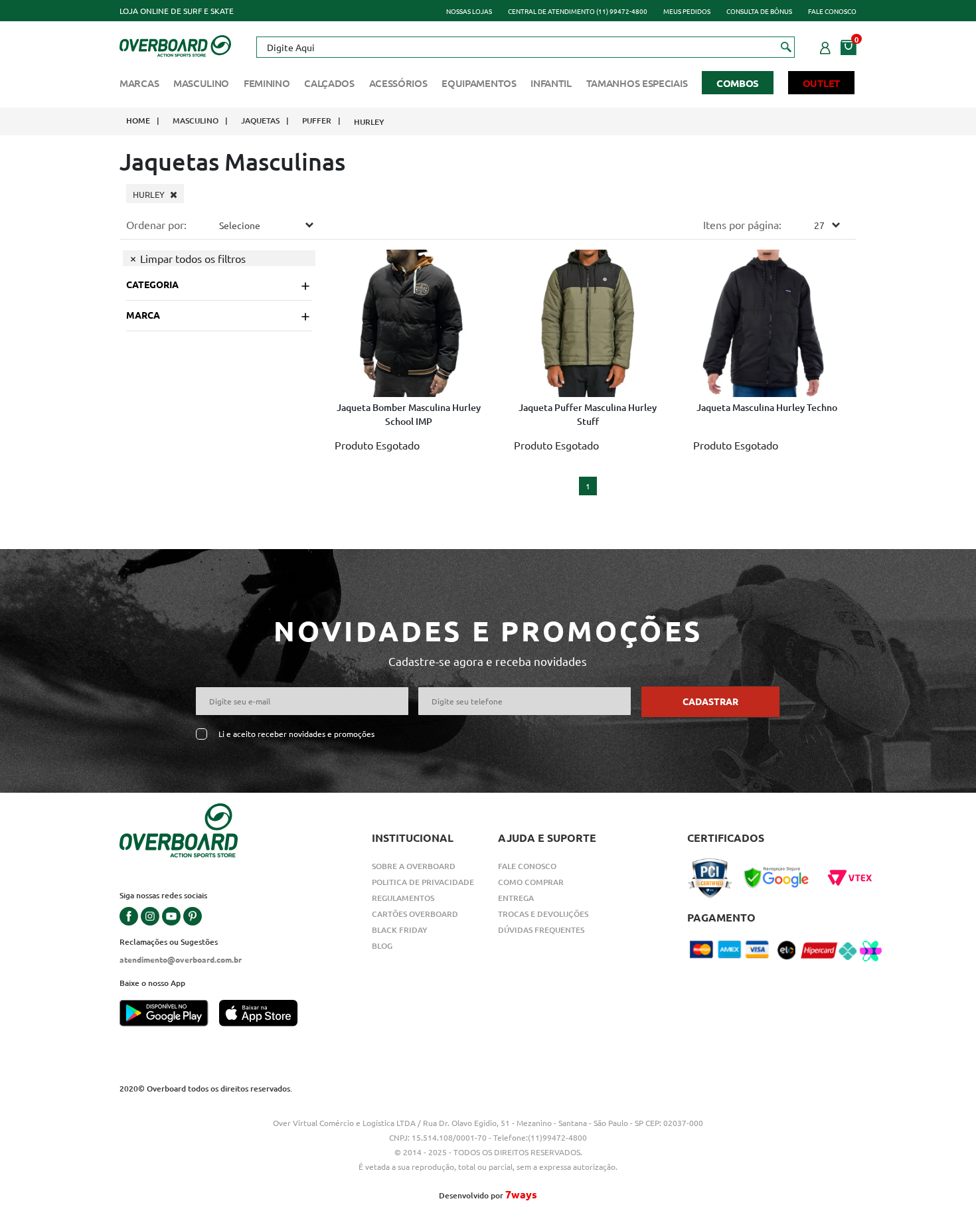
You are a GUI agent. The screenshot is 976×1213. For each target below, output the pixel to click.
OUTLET (821, 83)
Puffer (316, 120)
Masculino (201, 83)
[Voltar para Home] (175, 44)
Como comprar (531, 882)
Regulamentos (403, 898)
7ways (521, 1194)
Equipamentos (479, 83)
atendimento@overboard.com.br (181, 959)
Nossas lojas (469, 11)
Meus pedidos (686, 11)
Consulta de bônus (759, 11)
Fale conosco (832, 11)
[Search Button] (786, 46)
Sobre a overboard (413, 866)
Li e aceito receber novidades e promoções (296, 734)
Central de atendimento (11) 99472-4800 (577, 11)
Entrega (516, 898)
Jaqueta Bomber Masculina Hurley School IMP (409, 414)
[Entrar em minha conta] (825, 45)
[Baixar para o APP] (169, 1014)
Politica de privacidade (423, 882)
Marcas (139, 83)
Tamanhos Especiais (637, 83)
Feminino (267, 83)
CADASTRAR (710, 701)
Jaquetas (260, 120)
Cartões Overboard (415, 914)
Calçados (329, 83)
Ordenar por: (156, 224)
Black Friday (400, 929)
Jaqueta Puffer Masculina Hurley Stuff (588, 414)
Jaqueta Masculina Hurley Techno (766, 407)
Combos (737, 83)
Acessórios (398, 83)
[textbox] (525, 47)
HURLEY (369, 121)
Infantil (551, 83)
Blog (382, 945)
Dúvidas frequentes (541, 929)
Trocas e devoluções (543, 914)
